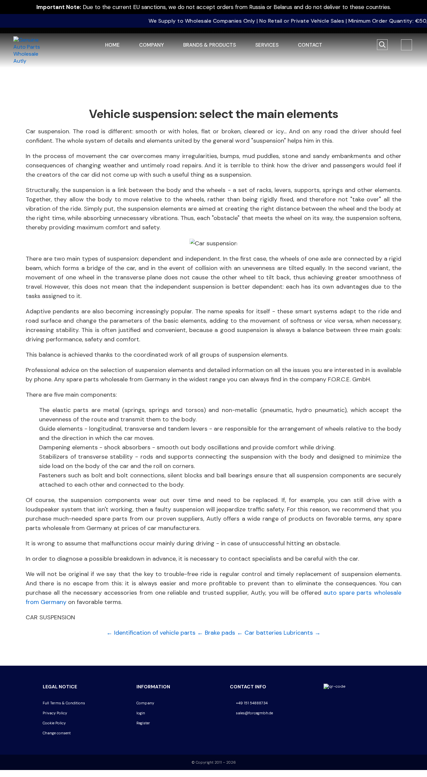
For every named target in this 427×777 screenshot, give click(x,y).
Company (151, 45)
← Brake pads (216, 633)
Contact (310, 45)
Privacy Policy (55, 713)
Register (143, 723)
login (140, 713)
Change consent (57, 733)
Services (267, 45)
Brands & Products (209, 45)
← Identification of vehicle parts (150, 633)
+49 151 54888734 (251, 703)
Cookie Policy (54, 723)
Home (112, 45)
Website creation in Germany (71, 743)
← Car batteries (259, 633)
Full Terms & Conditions (64, 703)
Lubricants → (302, 633)
